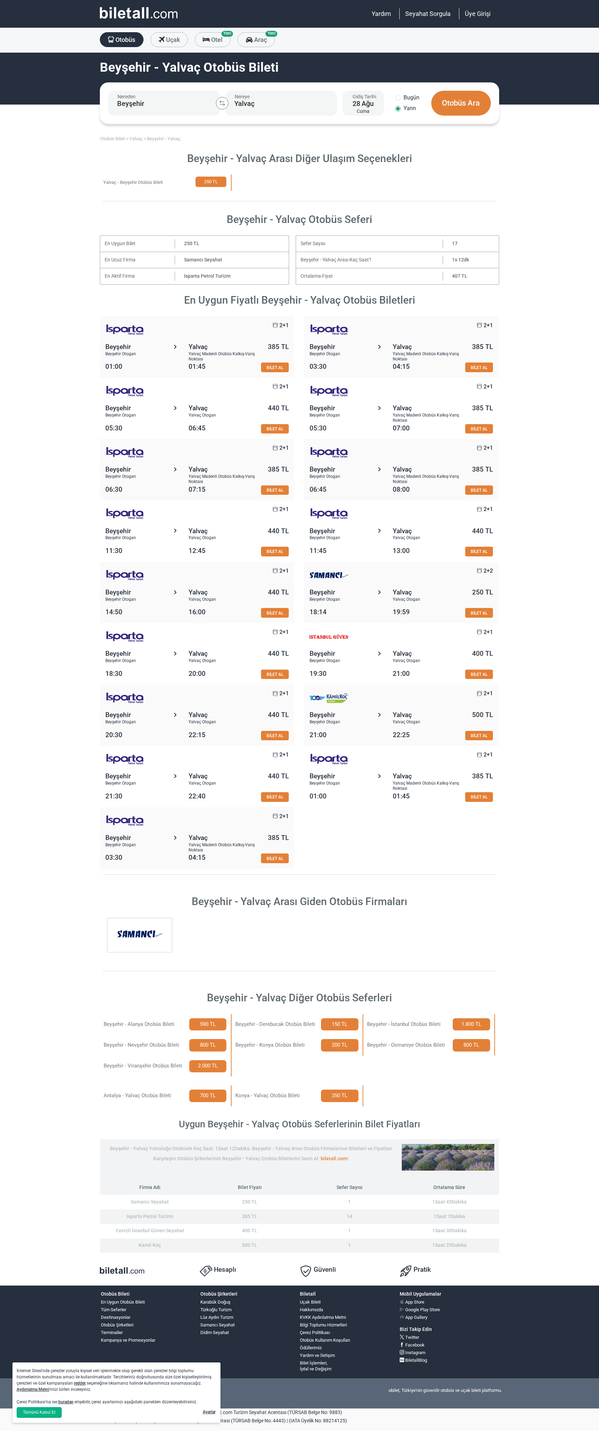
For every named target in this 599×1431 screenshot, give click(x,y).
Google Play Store (422, 1309)
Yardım (381, 13)
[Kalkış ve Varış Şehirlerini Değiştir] (222, 103)
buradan (65, 1401)
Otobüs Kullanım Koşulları (325, 1340)
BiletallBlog (415, 1360)
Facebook (414, 1345)
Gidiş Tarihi (364, 96)
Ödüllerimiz (311, 1347)
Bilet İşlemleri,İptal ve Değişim (315, 1365)
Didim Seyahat (214, 1332)
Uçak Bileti (310, 1302)
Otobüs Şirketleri (117, 1324)
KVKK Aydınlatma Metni (323, 1317)
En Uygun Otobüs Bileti (123, 1302)
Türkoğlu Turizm (216, 1309)
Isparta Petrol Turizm (207, 276)
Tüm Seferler (113, 1309)
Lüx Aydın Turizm (216, 1317)
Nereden (127, 96)
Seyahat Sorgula (428, 13)
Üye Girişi (478, 13)
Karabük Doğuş (215, 1302)
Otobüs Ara (461, 103)
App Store (414, 1302)
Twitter (411, 1337)
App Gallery (415, 1317)
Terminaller (112, 1332)
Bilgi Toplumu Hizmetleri (323, 1324)
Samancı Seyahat (203, 260)
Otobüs (124, 39)
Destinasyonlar (115, 1317)
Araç (264, 37)
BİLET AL (275, 367)
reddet (80, 1383)
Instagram (414, 1352)
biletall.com (334, 1159)
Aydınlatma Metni (33, 1389)
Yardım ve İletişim (317, 1355)
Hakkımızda (311, 1309)
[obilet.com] (138, 19)
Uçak (172, 39)
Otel (220, 37)
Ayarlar (209, 1412)
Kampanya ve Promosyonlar (128, 1340)
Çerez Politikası (315, 1332)
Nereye (242, 96)
